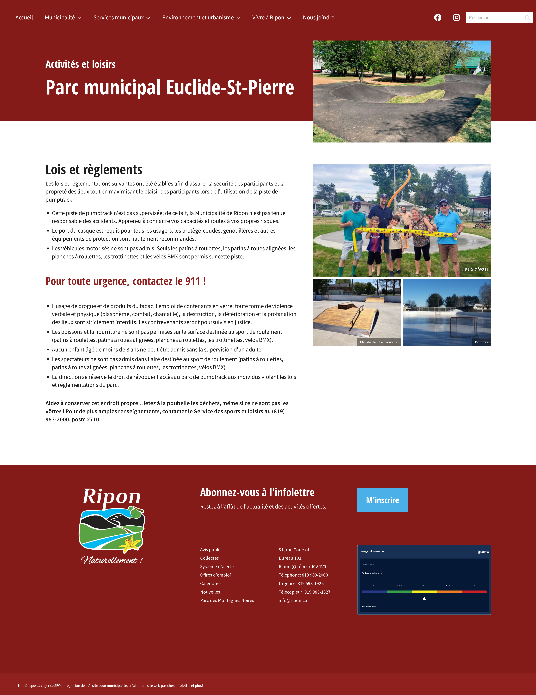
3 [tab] (412, 273)
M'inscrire (382, 500)
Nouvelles (210, 592)
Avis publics (211, 550)
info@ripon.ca (293, 600)
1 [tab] (404, 273)
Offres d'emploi (215, 575)
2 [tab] (408, 273)
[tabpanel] (402, 220)
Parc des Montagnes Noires (227, 600)
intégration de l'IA (76, 685)
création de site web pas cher (151, 685)
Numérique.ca (29, 685)
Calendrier (210, 583)
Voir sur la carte (369, 606)
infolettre (182, 685)
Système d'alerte (217, 566)
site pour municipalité (109, 685)
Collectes (209, 558)
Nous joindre (318, 17)
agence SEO (52, 685)
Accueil (24, 17)
